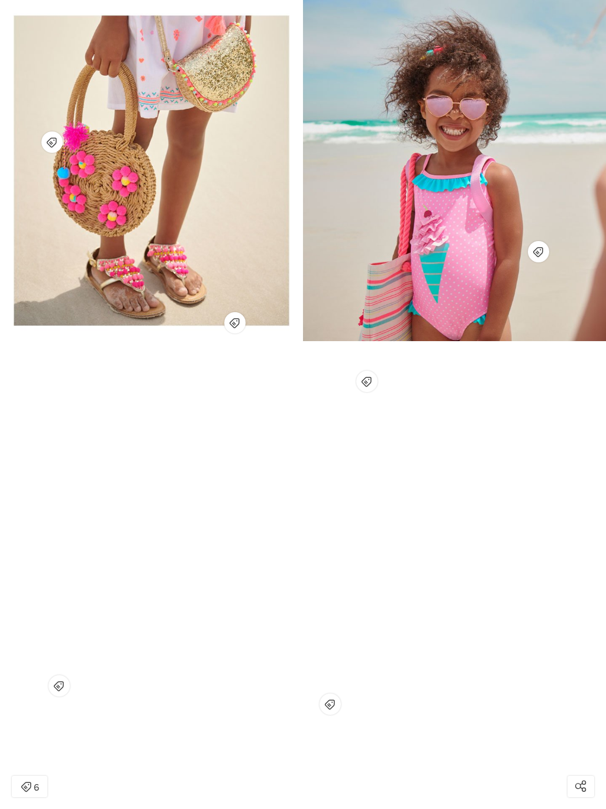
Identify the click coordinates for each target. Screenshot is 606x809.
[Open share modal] (581, 786)
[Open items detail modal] (235, 322)
